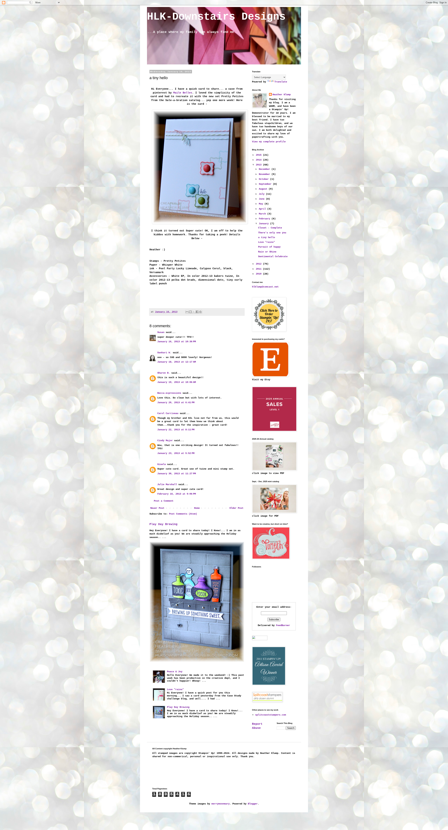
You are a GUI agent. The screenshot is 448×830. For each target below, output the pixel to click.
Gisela (161, 464)
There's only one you (272, 232)
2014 (259, 159)
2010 (259, 273)
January (264, 223)
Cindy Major (165, 440)
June (262, 198)
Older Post (236, 508)
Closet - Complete (270, 227)
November (265, 174)
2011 (259, 269)
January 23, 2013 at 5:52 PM (175, 453)
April (263, 208)
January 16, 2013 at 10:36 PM (176, 341)
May (261, 203)
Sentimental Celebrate (273, 256)
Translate (280, 81)
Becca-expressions (169, 393)
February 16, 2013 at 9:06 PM (176, 493)
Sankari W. (164, 352)
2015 (259, 155)
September (266, 184)
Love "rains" (175, 689)
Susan (160, 332)
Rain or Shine (267, 251)
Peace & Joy (174, 671)
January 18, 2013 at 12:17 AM (176, 361)
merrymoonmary (220, 803)
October (264, 179)
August (264, 188)
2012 (259, 263)
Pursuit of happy (269, 246)
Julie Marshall (167, 484)
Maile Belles (182, 92)
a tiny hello (266, 237)
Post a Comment (163, 500)
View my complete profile (269, 141)
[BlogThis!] (190, 312)
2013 (259, 164)
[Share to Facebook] (197, 312)
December (265, 169)
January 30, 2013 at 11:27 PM (176, 473)
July (262, 194)
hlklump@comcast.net (265, 286)
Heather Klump (281, 94)
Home (197, 508)
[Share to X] (193, 312)
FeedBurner (283, 625)
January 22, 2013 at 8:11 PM (175, 429)
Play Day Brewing (163, 524)
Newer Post (157, 508)
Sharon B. (163, 372)
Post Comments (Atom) (183, 513)
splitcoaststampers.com (270, 714)
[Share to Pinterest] (200, 312)
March (263, 213)
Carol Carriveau (167, 413)
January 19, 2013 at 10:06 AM (176, 382)
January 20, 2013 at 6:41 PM (175, 402)
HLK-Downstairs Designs (216, 17)
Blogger (253, 803)
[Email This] (187, 312)
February (265, 218)
